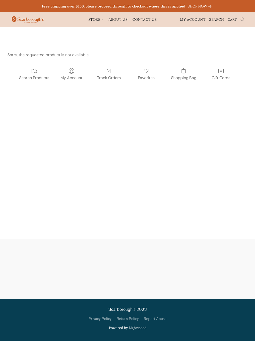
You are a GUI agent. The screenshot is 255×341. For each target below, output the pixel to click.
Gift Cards (221, 77)
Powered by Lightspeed (127, 328)
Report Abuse (155, 319)
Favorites (146, 77)
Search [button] (216, 19)
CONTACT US (144, 19)
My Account (71, 77)
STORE (95, 19)
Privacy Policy (100, 319)
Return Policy (128, 319)
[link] (200, 6)
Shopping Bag (183, 77)
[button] (27, 19)
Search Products (34, 77)
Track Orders (109, 77)
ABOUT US (118, 19)
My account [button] (192, 19)
